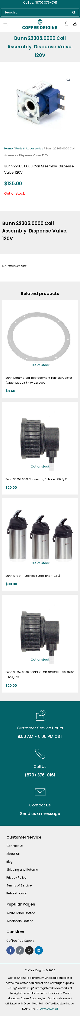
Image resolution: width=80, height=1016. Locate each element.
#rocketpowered (47, 1008)
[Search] (74, 12)
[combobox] (35, 12)
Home (8, 148)
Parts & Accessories (29, 148)
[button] (68, 79)
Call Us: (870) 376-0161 (40, 2)
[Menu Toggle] (5, 25)
